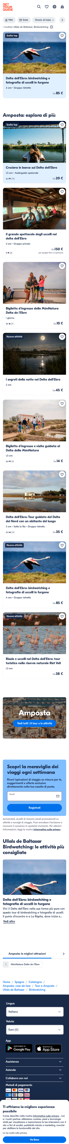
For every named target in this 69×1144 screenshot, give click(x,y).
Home (6, 982)
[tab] (27, 953)
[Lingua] (54, 6)
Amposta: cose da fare (16, 986)
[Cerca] (39, 6)
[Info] (51, 27)
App (8, 1040)
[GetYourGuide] (8, 7)
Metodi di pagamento (19, 1085)
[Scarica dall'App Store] (48, 1049)
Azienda (11, 1070)
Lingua (10, 1003)
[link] (34, 65)
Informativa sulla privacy (47, 829)
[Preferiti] (47, 7)
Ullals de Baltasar (13, 989)
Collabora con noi (17, 1078)
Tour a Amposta (44, 986)
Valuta (10, 1021)
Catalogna (35, 982)
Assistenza (12, 1061)
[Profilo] (62, 7)
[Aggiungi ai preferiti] (62, 36)
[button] (34, 65)
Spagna (19, 982)
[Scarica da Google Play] (19, 1049)
